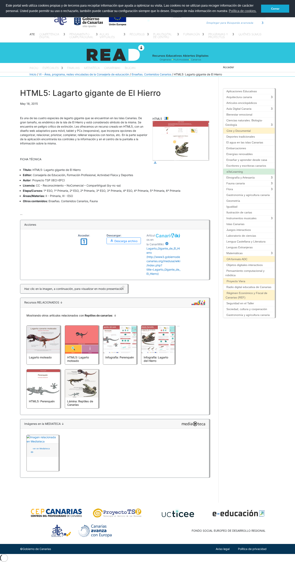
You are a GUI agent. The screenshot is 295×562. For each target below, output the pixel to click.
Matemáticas (234, 253)
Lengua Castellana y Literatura (246, 241)
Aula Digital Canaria (238, 108)
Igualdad (231, 206)
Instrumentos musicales (241, 218)
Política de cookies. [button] (242, 11)
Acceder (228, 67)
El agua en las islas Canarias (244, 142)
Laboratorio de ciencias (241, 235)
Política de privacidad (252, 549)
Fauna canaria (235, 183)
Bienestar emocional (239, 114)
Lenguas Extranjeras (239, 247)
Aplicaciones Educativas (241, 91)
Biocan (130, 68)
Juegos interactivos (238, 229)
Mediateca (92, 68)
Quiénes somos (249, 34)
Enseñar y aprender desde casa (246, 159)
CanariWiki (112, 68)
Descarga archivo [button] (123, 240)
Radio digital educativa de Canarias (248, 287)
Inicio (34, 68)
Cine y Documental (239, 130)
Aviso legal (223, 549)
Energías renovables (239, 154)
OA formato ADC (237, 259)
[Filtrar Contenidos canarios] (166, 119)
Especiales (51, 68)
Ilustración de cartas (239, 212)
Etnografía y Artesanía (240, 177)
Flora (229, 189)
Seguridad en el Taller (240, 303)
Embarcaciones (236, 148)
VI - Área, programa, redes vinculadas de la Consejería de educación (84, 74)
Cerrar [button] (275, 8)
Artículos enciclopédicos (241, 102)
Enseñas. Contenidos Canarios (151, 74)
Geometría (233, 200)
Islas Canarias (235, 224)
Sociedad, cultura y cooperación (246, 309)
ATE (32, 34)
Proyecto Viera (236, 281)
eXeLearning (235, 171)
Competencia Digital (49, 36)
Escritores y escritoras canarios (246, 165)
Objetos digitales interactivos (244, 265)
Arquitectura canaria (239, 97)
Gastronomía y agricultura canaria (248, 195)
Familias (73, 68)
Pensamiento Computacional (81, 36)
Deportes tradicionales (240, 136)
